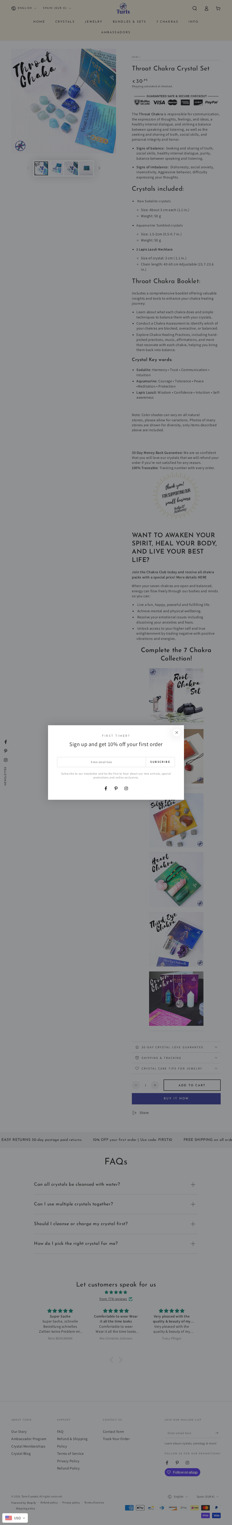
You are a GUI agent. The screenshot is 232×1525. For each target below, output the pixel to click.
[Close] (177, 732)
